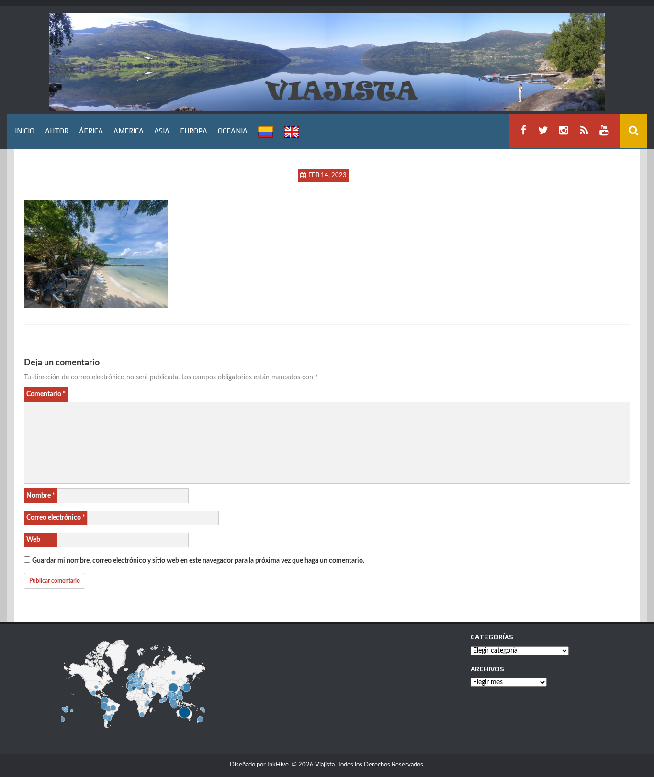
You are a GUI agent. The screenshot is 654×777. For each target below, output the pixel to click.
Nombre (40, 495)
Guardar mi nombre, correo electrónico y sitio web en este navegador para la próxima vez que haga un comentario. (198, 560)
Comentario (46, 394)
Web (33, 539)
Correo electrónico (55, 517)
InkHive (278, 765)
